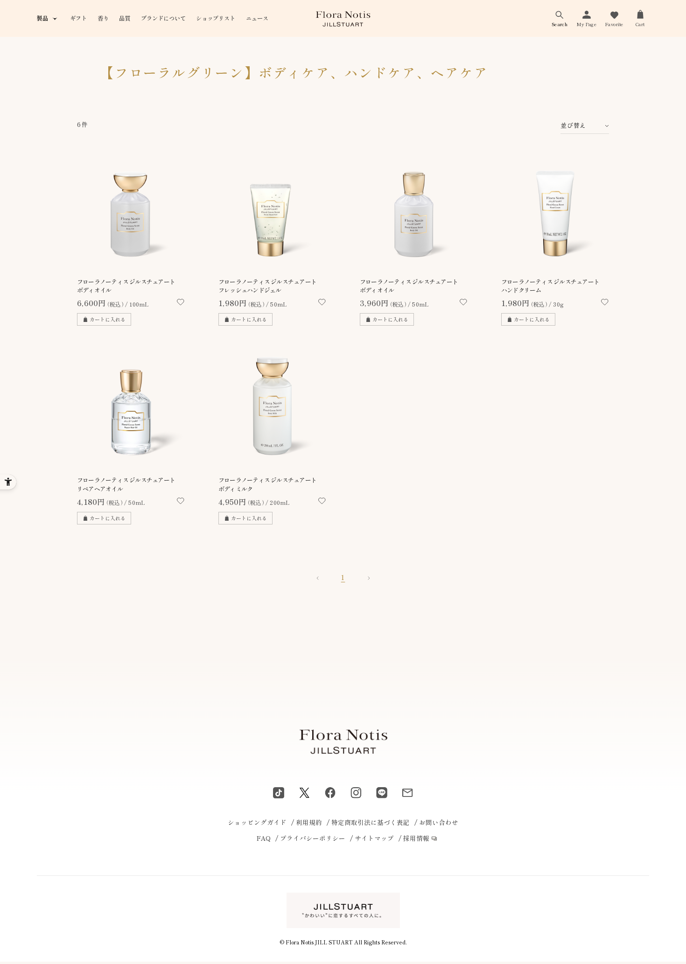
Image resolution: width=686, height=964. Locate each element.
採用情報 (416, 838)
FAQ (264, 838)
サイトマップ (374, 838)
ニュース (257, 18)
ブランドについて (163, 18)
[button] (559, 18)
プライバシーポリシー (312, 838)
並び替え (573, 125)
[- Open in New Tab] (279, 793)
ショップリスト (215, 18)
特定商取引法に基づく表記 (370, 822)
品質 (124, 18)
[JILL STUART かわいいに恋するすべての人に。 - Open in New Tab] (343, 910)
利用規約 (309, 822)
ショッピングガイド (257, 822)
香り (103, 18)
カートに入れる (108, 319)
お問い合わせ (438, 822)
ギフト (78, 18)
